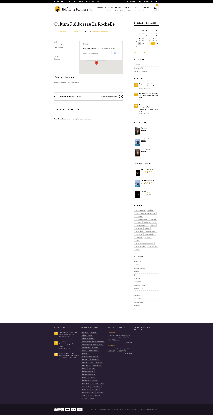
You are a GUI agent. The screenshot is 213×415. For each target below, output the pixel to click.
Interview (139, 228)
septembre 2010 (139, 309)
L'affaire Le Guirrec (88, 377)
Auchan (150, 210)
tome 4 (92, 398)
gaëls (91, 362)
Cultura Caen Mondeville (109, 97)
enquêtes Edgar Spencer (90, 356)
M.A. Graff (139, 234)
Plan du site (144, 409)
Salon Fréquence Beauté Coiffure (70, 97)
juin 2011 (137, 306)
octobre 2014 (138, 289)
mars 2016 (137, 282)
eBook (84, 350)
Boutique (127, 7)
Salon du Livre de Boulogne (144, 243)
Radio (137, 240)
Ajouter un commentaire (100, 32)
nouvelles (139, 237)
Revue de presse (139, 72)
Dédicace (138, 222)
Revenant (95, 389)
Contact (146, 7)
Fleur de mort (94, 359)
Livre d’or (133, 11)
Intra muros (86, 365)
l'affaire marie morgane (90, 380)
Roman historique (88, 392)
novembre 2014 (139, 285)
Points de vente (145, 11)
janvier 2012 (138, 299)
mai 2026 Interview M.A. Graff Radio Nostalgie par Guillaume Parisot (149, 95)
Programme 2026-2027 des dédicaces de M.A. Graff (148, 85)
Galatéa (84, 362)
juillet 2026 (138, 262)
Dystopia (144, 128)
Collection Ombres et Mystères (92, 344)
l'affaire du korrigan (88, 374)
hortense (99, 362)
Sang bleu (100, 392)
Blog (137, 213)
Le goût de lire (151, 231)
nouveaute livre (150, 234)
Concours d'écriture (142, 219)
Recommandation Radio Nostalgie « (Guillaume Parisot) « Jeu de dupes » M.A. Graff (148, 108)
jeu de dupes (97, 365)
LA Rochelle (140, 231)
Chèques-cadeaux (88, 338)
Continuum (86, 347)
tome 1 (90, 395)
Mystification (96, 386)
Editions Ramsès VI (63, 32)
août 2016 (137, 279)
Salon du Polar (140, 246)
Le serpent (85, 383)
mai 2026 (137, 265)
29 (153, 44)
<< (136, 28)
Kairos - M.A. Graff (147, 170)
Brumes (93, 332)
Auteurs (118, 7)
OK (115, 53)
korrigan (92, 368)
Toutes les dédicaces (143, 53)
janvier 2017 (138, 275)
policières (148, 237)
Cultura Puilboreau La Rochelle (84, 25)
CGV (139, 409)
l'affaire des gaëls (87, 371)
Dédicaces (137, 68)
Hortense (144, 191)
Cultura (153, 219)
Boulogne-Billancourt (148, 213)
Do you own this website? (91, 53)
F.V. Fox (84, 359)
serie (83, 395)
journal (147, 228)
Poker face (85, 389)
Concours (139, 216)
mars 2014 (137, 295)
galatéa (153, 225)
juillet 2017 (137, 272)
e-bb (154, 222)
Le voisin (95, 383)
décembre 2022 (139, 268)
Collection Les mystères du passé (93, 341)
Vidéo (137, 249)
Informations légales (130, 409)
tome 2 (97, 395)
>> (157, 28)
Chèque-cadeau (87, 335)
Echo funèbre (145, 150)
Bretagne (85, 332)
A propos (108, 7)
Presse (151, 409)
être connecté (66, 119)
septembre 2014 (139, 292)
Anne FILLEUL (140, 210)
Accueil (100, 7)
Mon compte (132, 1)
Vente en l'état (152, 246)
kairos (84, 368)
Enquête (85, 353)
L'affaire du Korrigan (147, 139)
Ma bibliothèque (121, 11)
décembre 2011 (139, 302)
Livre (102, 383)
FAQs (110, 11)
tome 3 (84, 398)
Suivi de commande (146, 1)
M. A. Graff (85, 386)
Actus (137, 7)
